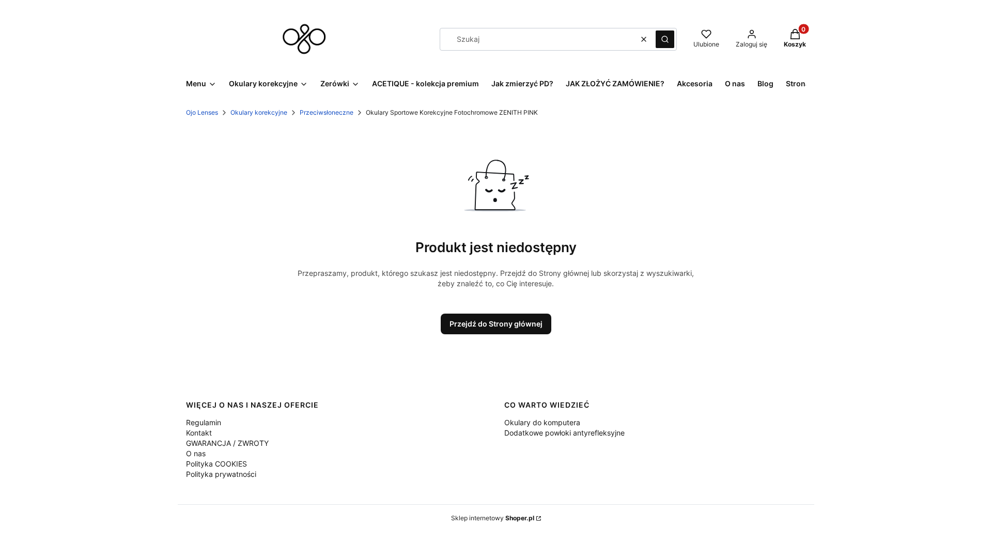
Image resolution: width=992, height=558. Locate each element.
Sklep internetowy (492, 518)
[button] (665, 39)
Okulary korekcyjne (258, 112)
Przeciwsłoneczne (326, 112)
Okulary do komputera (542, 422)
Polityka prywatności (221, 474)
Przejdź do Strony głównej (496, 323)
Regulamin (203, 422)
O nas (196, 453)
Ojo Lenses (202, 112)
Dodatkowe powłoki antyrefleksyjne (564, 432)
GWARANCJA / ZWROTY (227, 443)
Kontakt (199, 432)
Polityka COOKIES (216, 463)
